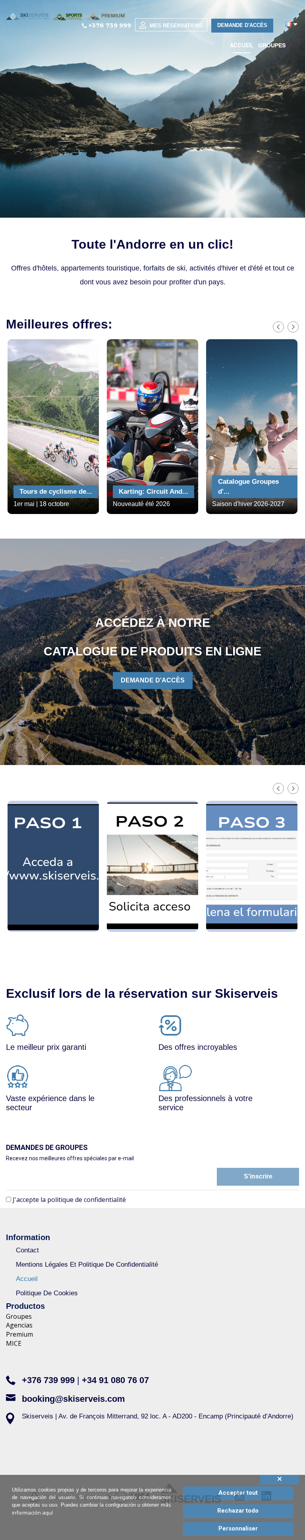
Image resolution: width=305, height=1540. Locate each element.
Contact (27, 1250)
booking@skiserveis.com (73, 1399)
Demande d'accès (242, 25)
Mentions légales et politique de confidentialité (87, 1264)
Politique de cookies (47, 1293)
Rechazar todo (238, 1510)
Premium (19, 1334)
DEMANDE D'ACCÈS (153, 680)
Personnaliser (238, 1528)
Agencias (19, 1325)
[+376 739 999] (84, 25)
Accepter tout (238, 1492)
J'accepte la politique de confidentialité (69, 1199)
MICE (13, 1343)
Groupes (272, 45)
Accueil (241, 45)
